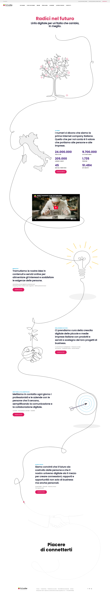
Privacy (37, 588)
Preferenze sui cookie (52, 588)
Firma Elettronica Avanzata (63, 588)
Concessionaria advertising (95, 1)
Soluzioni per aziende (82, 1)
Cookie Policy (43, 588)
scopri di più (18, 289)
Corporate (104, 1)
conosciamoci (61, 171)
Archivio (72, 588)
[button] (5, 1)
